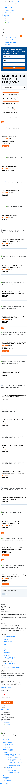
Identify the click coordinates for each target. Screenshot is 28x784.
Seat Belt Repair (9, 39)
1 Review (10, 319)
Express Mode (6, 774)
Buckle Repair (11, 760)
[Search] (23, 19)
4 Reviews (10, 269)
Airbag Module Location (10, 657)
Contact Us (4, 721)
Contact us (7, 9)
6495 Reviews (11, 138)
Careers (6, 643)
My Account (7, 655)
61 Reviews (10, 192)
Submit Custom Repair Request (9, 678)
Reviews (6, 639)
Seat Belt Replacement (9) (10, 112)
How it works (9, 767)
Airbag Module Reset (10, 37)
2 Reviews (10, 243)
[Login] (7, 20)
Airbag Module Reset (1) (9, 99)
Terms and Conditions (9, 641)
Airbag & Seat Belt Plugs (9, 751)
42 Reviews (10, 217)
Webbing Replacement (10, 42)
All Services (8, 44)
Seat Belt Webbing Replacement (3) (13, 117)
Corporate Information (9, 636)
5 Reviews (10, 525)
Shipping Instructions (13, 772)
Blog (5, 644)
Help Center (7, 649)
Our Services (7, 638)
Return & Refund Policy (9, 658)
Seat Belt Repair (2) (8, 108)
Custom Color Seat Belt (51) (10, 103)
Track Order (8, 5)
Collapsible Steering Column (15, 759)
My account (6, 739)
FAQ (5, 650)
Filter (14, 67)
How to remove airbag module (12, 667)
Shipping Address (9, 10)
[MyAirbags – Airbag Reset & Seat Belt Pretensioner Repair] (5, 15)
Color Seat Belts (9, 41)
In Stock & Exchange (13, 764)
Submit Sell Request (6, 687)
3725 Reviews (11, 168)
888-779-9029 (16, 1)
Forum (5, 653)
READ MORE (4, 633)
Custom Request (9, 12)
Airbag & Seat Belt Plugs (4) (10, 94)
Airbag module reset (13, 757)
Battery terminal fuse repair (15, 762)
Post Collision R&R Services (12, 754)
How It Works (8, 7)
